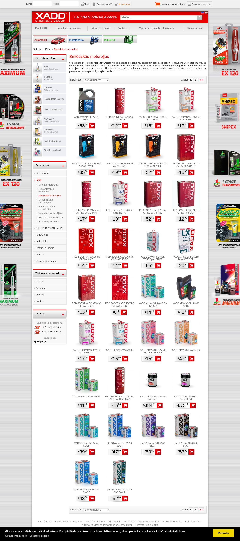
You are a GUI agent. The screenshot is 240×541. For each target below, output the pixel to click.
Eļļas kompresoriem (48, 221)
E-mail (29, 4)
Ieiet (87, 4)
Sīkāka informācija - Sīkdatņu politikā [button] (27, 535)
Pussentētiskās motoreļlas (46, 190)
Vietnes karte (194, 521)
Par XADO (41, 28)
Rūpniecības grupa (46, 261)
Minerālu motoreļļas (48, 185)
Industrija (109, 39)
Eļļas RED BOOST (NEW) (49, 228)
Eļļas (38, 179)
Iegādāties (92, 125)
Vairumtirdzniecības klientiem (156, 28)
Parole (56, 4)
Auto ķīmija (42, 241)
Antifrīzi (40, 254)
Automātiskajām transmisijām (46, 208)
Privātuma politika (147, 524)
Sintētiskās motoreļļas (49, 195)
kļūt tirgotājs (40, 341)
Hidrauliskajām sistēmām (51, 217)
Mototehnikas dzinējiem (50, 213)
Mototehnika (76, 39)
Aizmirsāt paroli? (104, 4)
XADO (39, 281)
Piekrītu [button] (223, 533)
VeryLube (41, 288)
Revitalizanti (42, 173)
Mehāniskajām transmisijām (45, 201)
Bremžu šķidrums (45, 248)
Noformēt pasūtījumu (201, 4)
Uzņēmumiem (195, 28)
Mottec (39, 301)
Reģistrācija (124, 4)
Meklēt (199, 17)
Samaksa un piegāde (69, 28)
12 (191, 80)
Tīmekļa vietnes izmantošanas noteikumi (108, 524)
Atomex (40, 294)
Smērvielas (42, 234)
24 (196, 80)
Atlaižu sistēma (101, 28)
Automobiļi (40, 39)
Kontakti (122, 28)
